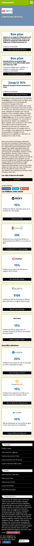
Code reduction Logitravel (10, 452)
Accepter (7, 542)
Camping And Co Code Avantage (17, 249)
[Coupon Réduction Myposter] (17, 413)
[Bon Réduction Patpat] (17, 259)
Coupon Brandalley (8, 486)
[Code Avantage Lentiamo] (17, 352)
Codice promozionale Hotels (10, 456)
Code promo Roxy (17, 219)
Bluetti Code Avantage (17, 309)
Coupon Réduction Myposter (17, 433)
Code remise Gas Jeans (9, 489)
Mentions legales (13, 532)
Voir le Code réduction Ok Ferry (17, 94)
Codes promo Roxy (7, 478)
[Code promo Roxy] (17, 199)
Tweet (16, 188)
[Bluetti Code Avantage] (17, 289)
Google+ (25, 188)
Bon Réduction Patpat (17, 279)
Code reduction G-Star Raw (10, 474)
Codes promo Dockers (8, 482)
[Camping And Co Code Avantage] (17, 229)
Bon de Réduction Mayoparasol (17, 403)
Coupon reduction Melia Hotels (11, 463)
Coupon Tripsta (6, 448)
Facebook (6, 188)
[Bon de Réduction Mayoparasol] (17, 383)
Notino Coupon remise (17, 339)
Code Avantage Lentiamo (17, 373)
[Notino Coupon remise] (17, 319)
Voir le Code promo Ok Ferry (17, 49)
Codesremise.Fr (8, 2)
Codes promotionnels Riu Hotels (12, 460)
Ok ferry (17, 179)
